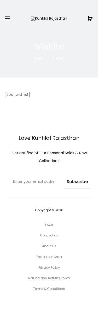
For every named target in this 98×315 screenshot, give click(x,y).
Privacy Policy (49, 267)
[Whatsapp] (60, 303)
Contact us (49, 235)
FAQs (49, 225)
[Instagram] (37, 303)
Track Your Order (49, 257)
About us (49, 246)
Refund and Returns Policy (49, 278)
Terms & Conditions (49, 288)
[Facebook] (49, 303)
